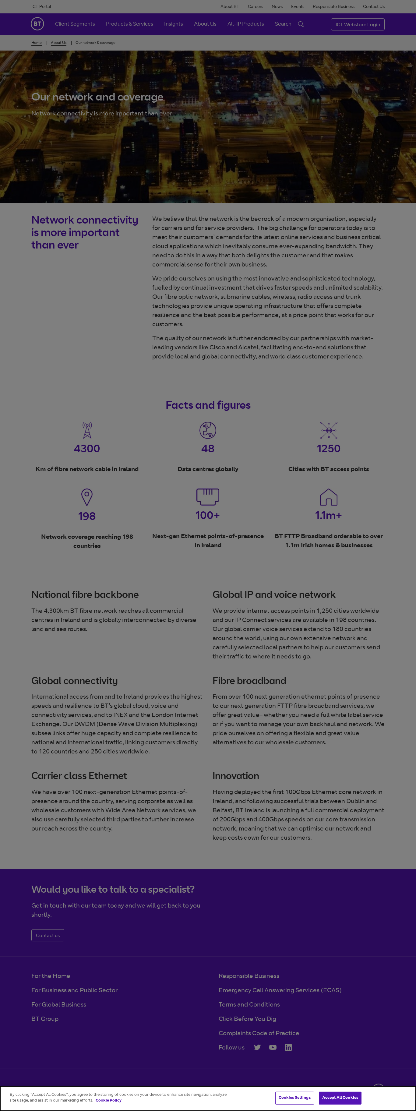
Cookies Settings (295, 1098)
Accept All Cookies (340, 1098)
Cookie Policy (109, 1101)
